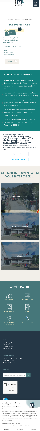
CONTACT (10, 61)
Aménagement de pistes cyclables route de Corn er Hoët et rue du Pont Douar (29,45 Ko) (21, 94)
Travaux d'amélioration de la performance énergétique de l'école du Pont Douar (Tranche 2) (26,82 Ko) (19, 122)
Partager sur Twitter (18, 159)
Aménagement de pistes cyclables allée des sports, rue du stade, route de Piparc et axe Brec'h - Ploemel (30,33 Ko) (20, 102)
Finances (17, 19)
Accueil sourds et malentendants (9, 323)
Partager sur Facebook (19, 154)
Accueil (10, 19)
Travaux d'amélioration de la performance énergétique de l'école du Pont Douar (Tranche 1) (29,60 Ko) (19, 112)
